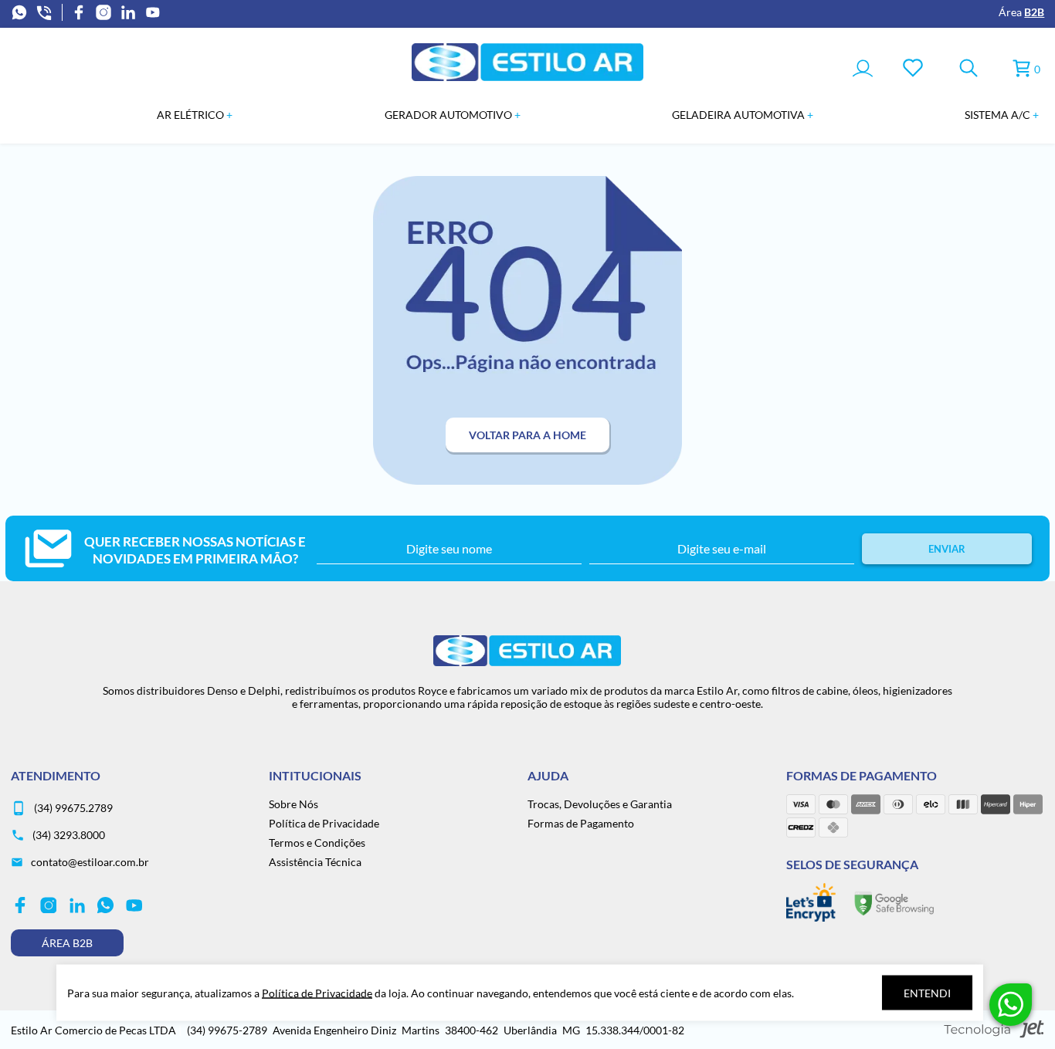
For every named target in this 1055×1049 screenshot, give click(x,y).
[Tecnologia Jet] (994, 1030)
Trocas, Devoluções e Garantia (600, 803)
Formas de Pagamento (581, 823)
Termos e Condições (317, 842)
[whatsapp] (19, 12)
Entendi (927, 993)
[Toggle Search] (968, 69)
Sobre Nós (293, 803)
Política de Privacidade (324, 823)
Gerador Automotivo (449, 114)
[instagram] (103, 12)
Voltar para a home (527, 435)
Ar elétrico (191, 114)
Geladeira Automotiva (739, 114)
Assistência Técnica (315, 861)
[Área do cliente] (863, 69)
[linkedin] (128, 12)
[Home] (527, 76)
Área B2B (67, 942)
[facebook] (78, 12)
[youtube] (152, 12)
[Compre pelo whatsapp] (1010, 1004)
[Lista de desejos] (913, 69)
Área (1021, 12)
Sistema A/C (999, 114)
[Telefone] (44, 12)
